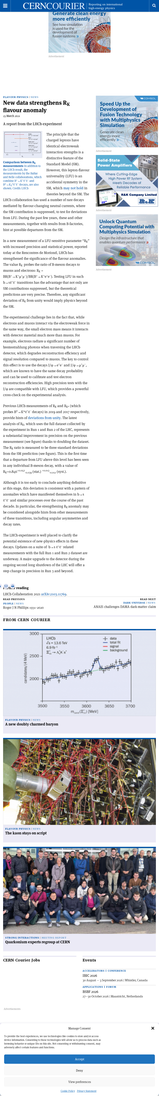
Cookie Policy (68, 1090)
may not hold (73, 188)
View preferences (79, 1082)
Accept (79, 1059)
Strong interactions (22, 938)
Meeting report (53, 938)
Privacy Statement (86, 1090)
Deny (79, 1070)
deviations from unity (44, 418)
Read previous (14, 599)
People (8, 603)
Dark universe (134, 602)
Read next (148, 599)
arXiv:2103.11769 (53, 594)
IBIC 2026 (90, 975)
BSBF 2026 (90, 991)
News (35, 97)
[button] (153, 1028)
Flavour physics (15, 97)
